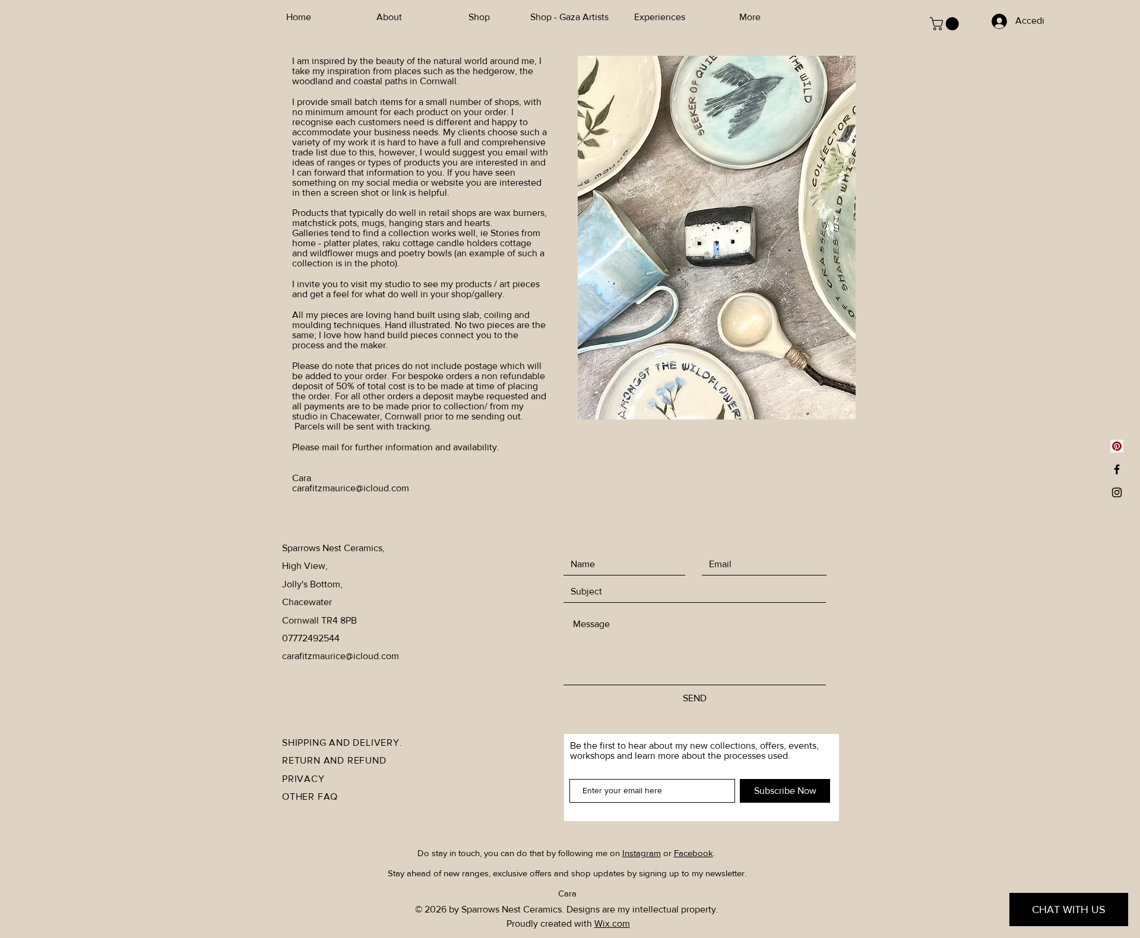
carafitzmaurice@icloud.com (350, 488)
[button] (946, 23)
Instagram (641, 853)
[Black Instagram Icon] (1116, 492)
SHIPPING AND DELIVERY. (342, 742)
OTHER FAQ (310, 796)
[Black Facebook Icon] (1116, 469)
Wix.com (612, 923)
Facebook (693, 853)
